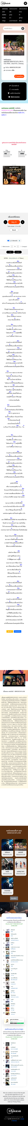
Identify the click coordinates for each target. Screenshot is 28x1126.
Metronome (5, 246)
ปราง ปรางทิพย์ (14, 1049)
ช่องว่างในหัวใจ (14, 1082)
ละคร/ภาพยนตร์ (13, 21)
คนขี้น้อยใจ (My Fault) (16, 1060)
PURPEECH (13, 957)
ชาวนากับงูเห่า (14, 968)
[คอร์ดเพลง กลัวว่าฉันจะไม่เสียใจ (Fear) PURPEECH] (8, 957)
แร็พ (10, 12)
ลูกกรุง (20, 18)
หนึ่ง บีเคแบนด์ (14, 979)
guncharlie (13, 1075)
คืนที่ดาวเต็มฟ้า (14, 938)
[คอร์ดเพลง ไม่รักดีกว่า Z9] (8, 1044)
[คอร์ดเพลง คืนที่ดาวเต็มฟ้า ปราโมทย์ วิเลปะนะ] (8, 939)
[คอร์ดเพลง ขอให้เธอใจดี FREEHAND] (8, 1079)
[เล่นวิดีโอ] (14, 680)
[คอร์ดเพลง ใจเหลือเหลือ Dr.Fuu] (8, 975)
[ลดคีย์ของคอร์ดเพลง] (5, 222)
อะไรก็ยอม (13, 951)
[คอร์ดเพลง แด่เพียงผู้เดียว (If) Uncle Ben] (8, 1070)
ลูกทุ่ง (10, 15)
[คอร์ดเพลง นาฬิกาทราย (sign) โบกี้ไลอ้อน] (8, 948)
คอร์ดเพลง (5, 9)
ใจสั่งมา (12, 942)
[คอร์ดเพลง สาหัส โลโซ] (8, 1000)
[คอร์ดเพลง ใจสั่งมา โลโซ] (8, 944)
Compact (24, 246)
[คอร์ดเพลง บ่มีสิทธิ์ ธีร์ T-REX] (8, 992)
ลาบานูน (12, 1010)
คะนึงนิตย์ (13, 1047)
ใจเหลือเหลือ (14, 973)
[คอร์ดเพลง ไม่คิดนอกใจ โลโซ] (8, 935)
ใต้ (19, 15)
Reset (14, 230)
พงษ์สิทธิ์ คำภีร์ (14, 988)
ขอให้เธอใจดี (14, 1078)
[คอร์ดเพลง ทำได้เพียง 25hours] (8, 1013)
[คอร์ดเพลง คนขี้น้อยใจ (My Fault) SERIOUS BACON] (8, 1061)
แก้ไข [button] (10, 631)
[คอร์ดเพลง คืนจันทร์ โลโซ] (8, 931)
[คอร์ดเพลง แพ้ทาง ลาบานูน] (8, 1009)
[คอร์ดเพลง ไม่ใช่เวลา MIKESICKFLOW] (7, 845)
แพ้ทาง (12, 1008)
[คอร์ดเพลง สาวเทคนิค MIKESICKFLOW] (7, 883)
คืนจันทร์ (13, 929)
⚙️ (19, 240)
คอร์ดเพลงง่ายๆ (13, 9)
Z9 (11, 1044)
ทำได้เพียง (13, 1012)
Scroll (18, 252)
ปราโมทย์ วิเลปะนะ (15, 940)
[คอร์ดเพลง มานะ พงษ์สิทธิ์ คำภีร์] (8, 988)
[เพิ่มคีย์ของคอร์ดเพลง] (22, 222)
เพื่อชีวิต (4, 15)
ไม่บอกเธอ (13, 995)
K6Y (12, 1057)
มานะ (12, 986)
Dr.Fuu (12, 975)
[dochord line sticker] (14, 1021)
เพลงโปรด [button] (18, 631)
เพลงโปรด (20, 76)
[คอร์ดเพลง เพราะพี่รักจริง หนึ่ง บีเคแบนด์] (8, 979)
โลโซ (12, 931)
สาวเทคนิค (7, 890)
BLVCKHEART (14, 1067)
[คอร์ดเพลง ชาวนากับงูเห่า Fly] (8, 970)
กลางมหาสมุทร (14, 1051)
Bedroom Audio (15, 997)
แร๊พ (13, 70)
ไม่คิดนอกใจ (13, 934)
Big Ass (12, 1005)
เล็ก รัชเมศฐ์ (13, 1053)
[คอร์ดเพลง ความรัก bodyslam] (8, 983)
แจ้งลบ (22, 1119)
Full (10, 252)
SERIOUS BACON (15, 1062)
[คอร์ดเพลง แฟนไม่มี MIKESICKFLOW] (21, 845)
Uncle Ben (13, 1071)
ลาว (10, 18)
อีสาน (20, 21)
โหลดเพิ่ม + (14, 898)
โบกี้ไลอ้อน (13, 949)
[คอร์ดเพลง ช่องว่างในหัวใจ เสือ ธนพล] (8, 1083)
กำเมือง (4, 18)
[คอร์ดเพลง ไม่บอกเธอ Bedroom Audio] (8, 996)
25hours (13, 1014)
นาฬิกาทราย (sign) (15, 947)
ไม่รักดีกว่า (13, 1043)
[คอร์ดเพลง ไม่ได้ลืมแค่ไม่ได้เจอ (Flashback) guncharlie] (8, 1075)
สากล (20, 12)
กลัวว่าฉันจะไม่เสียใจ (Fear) (17, 955)
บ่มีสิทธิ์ (12, 991)
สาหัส (12, 999)
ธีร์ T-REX (13, 992)
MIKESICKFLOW (15, 67)
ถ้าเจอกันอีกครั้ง (14, 1056)
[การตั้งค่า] (25, 3)
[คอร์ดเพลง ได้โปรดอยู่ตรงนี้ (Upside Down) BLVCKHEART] (8, 1066)
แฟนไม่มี (20, 852)
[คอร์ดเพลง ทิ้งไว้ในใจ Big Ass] (8, 1005)
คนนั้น (7, 871)
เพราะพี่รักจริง (14, 978)
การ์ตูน (4, 21)
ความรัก (13, 982)
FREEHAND (13, 1080)
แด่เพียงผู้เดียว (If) (15, 1069)
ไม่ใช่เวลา (7, 852)
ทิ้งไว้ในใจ (13, 1003)
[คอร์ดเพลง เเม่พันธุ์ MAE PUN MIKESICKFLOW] (21, 864)
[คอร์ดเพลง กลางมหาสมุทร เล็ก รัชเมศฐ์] (8, 1053)
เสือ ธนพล (13, 1084)
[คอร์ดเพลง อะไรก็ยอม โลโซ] (8, 952)
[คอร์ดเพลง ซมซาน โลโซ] (8, 965)
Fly (11, 970)
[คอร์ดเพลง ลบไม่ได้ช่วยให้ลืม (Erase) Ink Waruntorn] (8, 961)
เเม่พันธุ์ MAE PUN (20, 872)
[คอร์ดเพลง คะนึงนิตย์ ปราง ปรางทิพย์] (8, 1048)
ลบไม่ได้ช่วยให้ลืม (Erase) (17, 960)
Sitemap (14, 1120)
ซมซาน (12, 964)
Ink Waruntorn (14, 961)
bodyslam (13, 984)
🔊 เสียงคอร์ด (13, 240)
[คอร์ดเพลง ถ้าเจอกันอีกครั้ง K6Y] (8, 1057)
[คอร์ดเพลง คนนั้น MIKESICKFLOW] (7, 864)
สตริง (3, 12)
